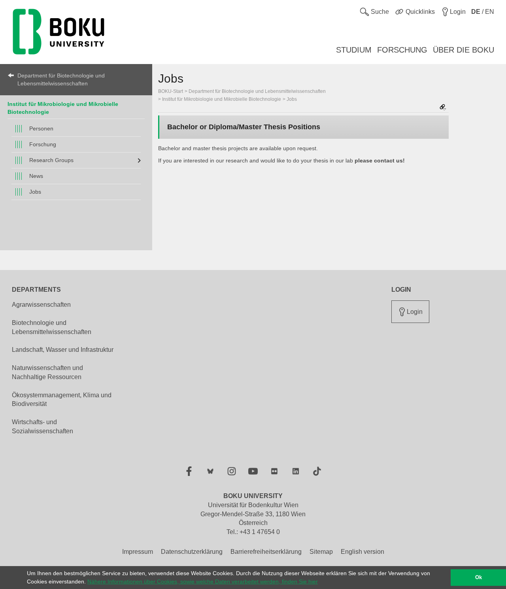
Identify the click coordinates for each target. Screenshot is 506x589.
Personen (41, 128)
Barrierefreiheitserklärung (266, 551)
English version (362, 551)
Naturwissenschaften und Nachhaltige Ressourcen (47, 372)
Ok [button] (478, 577)
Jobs (35, 192)
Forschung (42, 144)
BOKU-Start (170, 91)
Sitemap (321, 551)
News (36, 176)
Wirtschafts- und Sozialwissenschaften (42, 426)
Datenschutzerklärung (192, 551)
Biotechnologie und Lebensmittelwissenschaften (51, 327)
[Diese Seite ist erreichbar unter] (443, 108)
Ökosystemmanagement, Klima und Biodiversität (61, 400)
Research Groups (51, 160)
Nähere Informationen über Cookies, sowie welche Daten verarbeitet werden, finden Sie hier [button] (202, 581)
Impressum (137, 551)
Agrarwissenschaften (41, 304)
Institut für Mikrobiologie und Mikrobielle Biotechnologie (221, 99)
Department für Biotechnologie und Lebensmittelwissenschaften (61, 79)
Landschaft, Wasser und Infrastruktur (62, 349)
